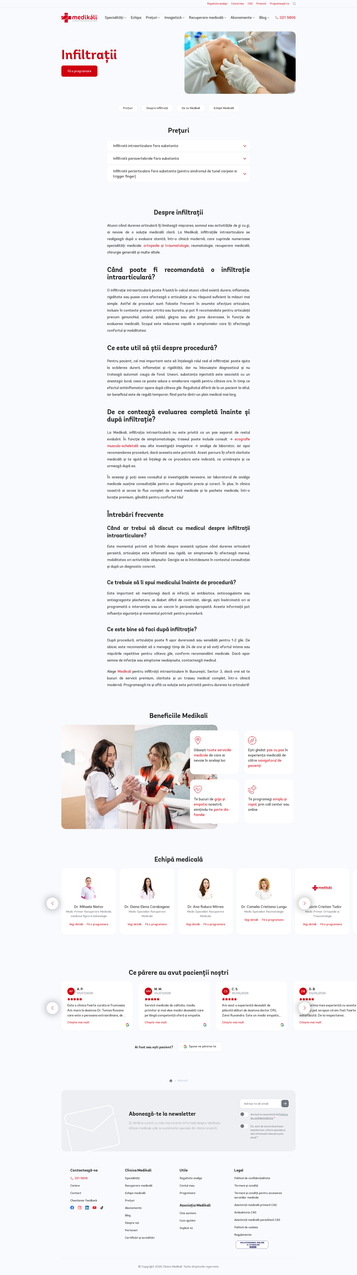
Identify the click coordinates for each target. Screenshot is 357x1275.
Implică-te (186, 1228)
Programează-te (279, 3)
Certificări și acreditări (140, 1237)
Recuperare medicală (206, 17)
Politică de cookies (246, 1227)
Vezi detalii (76, 924)
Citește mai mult (78, 1022)
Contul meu (237, 3)
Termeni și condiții (246, 1185)
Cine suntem (188, 1213)
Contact (75, 1193)
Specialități (114, 17)
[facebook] (72, 1207)
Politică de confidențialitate (252, 1178)
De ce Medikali (191, 108)
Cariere (75, 1185)
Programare (187, 1193)
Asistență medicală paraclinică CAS (257, 1220)
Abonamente (242, 17)
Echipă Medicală (224, 108)
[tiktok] (102, 1207)
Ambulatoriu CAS (245, 1212)
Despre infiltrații (157, 108)
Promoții (261, 3)
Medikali (124, 671)
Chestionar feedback (83, 1200)
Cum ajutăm (187, 1220)
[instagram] (79, 1207)
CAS (250, 3)
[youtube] (94, 1207)
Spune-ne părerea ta (202, 1046)
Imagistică (173, 17)
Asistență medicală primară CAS (255, 1205)
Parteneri (131, 1230)
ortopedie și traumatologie (166, 245)
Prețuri (152, 17)
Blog (263, 17)
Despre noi (132, 1223)
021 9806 (287, 17)
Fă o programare (79, 71)
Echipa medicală (135, 1193)
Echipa (136, 17)
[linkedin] (87, 1207)
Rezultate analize (217, 3)
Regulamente (243, 1234)
